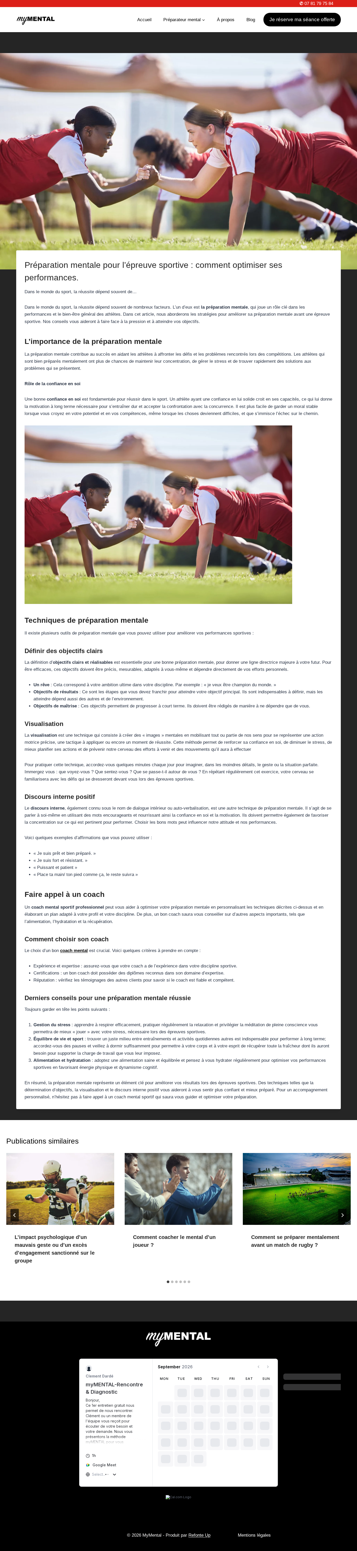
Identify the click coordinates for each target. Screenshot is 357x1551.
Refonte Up (199, 1535)
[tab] (168, 1282)
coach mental (74, 950)
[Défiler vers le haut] (346, 1533)
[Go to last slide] (14, 1215)
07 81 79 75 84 (316, 3)
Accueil (144, 19)
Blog (250, 19)
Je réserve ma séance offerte (302, 19)
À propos (225, 19)
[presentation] (60, 1189)
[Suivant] (342, 1215)
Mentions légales (254, 1535)
